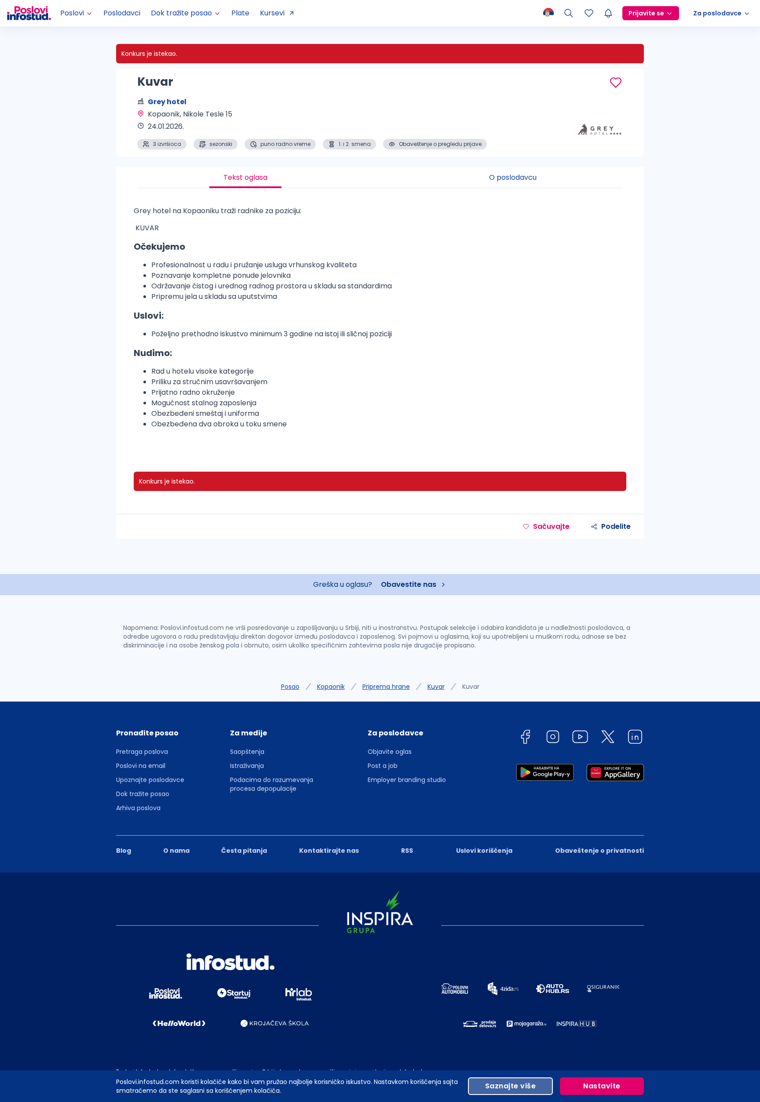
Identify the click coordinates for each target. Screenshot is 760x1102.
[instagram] (553, 738)
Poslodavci (121, 13)
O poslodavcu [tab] (513, 177)
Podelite (616, 526)
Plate (240, 13)
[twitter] (608, 738)
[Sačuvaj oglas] (616, 83)
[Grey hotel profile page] (600, 127)
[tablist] (380, 177)
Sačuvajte (551, 526)
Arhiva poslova (138, 808)
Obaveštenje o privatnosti (599, 850)
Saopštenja (247, 751)
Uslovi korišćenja (484, 850)
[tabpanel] (380, 321)
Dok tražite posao (142, 793)
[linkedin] (635, 738)
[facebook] (525, 738)
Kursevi (272, 13)
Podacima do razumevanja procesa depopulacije (271, 784)
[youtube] (580, 738)
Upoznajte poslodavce (150, 779)
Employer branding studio (407, 779)
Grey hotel (167, 102)
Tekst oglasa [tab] (245, 177)
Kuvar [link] (470, 686)
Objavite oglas (390, 751)
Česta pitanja (244, 850)
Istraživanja (247, 765)
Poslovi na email (140, 765)
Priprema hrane (386, 686)
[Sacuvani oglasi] (589, 13)
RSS (407, 850)
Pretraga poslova (142, 751)
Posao (290, 686)
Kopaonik (331, 686)
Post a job (383, 765)
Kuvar (436, 686)
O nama (176, 850)
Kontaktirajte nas (329, 850)
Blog (123, 850)
